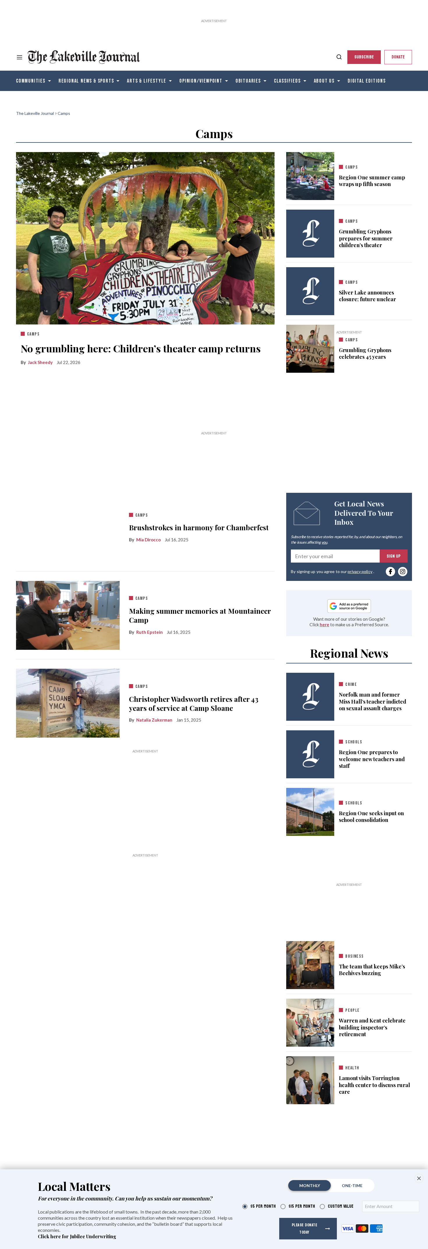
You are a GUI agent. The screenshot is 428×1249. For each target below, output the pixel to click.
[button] (419, 1178)
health (352, 1068)
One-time (352, 1185)
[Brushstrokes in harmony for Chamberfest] (68, 526)
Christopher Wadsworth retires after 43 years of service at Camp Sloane (193, 704)
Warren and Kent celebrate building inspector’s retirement (372, 1027)
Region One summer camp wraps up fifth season (372, 181)
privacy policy (360, 571)
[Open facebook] (390, 571)
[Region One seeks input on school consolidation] (310, 811)
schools (353, 742)
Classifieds (287, 81)
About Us (324, 81)
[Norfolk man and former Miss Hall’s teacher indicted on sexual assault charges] (310, 697)
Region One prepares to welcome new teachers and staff (372, 759)
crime (351, 684)
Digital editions (367, 81)
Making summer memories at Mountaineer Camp (200, 615)
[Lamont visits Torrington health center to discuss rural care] (310, 1079)
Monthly (309, 1185)
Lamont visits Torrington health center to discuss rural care (374, 1085)
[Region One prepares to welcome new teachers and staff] (310, 754)
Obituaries (248, 81)
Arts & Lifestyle (146, 81)
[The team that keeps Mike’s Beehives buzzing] (310, 964)
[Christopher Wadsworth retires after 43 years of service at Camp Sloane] (68, 702)
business (354, 956)
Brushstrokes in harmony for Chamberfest (199, 527)
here (324, 624)
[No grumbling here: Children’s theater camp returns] (145, 237)
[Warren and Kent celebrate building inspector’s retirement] (310, 1022)
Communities (30, 81)
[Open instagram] (402, 571)
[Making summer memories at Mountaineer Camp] (68, 614)
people (352, 1010)
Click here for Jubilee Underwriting (77, 1236)
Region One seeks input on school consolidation (371, 816)
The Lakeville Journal (35, 113)
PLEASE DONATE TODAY (304, 1228)
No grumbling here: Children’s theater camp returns (141, 348)
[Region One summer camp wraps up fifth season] (310, 175)
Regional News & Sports (86, 81)
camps (33, 334)
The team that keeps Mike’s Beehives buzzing (372, 970)
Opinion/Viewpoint (200, 81)
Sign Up (394, 556)
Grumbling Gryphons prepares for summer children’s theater (365, 238)
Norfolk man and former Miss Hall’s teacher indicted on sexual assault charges (372, 701)
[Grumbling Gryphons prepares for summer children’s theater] (310, 234)
